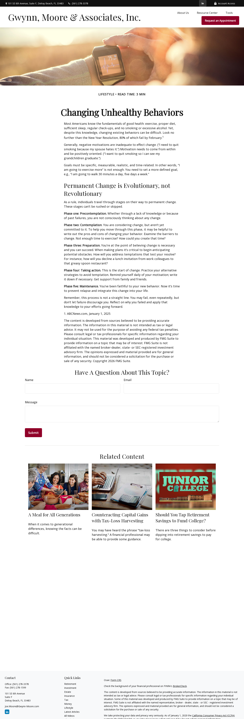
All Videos (69, 715)
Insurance (69, 695)
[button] (183, 12)
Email (127, 380)
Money (68, 703)
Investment (70, 687)
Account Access (226, 3)
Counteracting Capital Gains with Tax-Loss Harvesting (120, 518)
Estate (67, 691)
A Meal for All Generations (54, 515)
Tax (66, 699)
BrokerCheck (180, 686)
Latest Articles (72, 711)
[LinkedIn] (202, 3)
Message (31, 402)
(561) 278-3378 (80, 3)
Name (29, 380)
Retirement (70, 683)
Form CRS (116, 680)
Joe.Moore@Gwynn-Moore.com (22, 706)
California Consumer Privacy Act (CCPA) (213, 715)
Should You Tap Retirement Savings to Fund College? (182, 518)
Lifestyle (68, 707)
